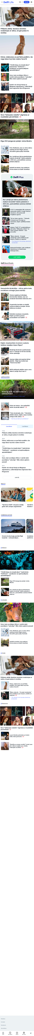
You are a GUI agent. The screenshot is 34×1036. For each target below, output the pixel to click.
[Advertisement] (17, 827)
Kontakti (3, 1022)
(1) (20, 117)
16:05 (3, 438)
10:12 (3, 465)
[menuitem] (20, 2)
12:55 (3, 446)
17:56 (3, 431)
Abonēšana (3, 1028)
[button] (31, 2)
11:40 (3, 456)
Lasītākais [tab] (25, 426)
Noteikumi (3, 1025)
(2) (22, 747)
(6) (16, 695)
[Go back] (2, 2)
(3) (26, 407)
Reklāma (3, 1018)
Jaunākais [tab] (9, 426)
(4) (23, 416)
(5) (23, 736)
